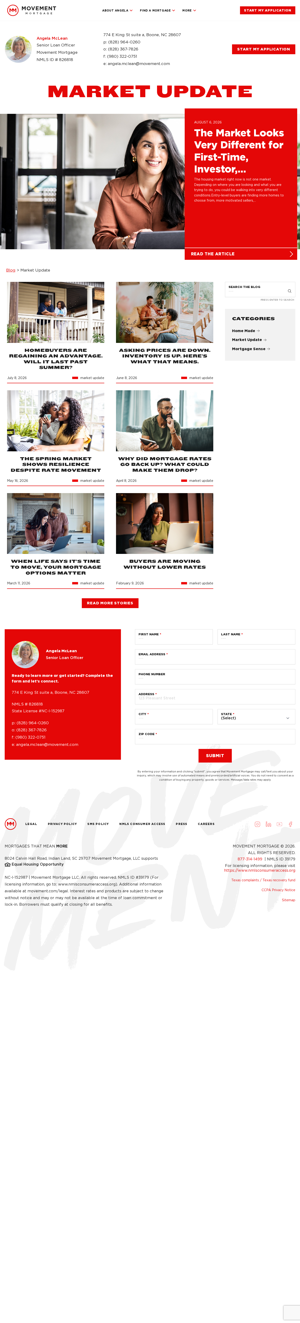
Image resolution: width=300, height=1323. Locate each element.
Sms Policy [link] (98, 824)
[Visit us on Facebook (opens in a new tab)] (290, 824)
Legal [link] (31, 824)
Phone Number (152, 674)
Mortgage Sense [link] (249, 349)
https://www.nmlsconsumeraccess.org (259, 870)
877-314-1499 (250, 859)
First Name (149, 634)
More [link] (186, 10)
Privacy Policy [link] (62, 824)
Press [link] (181, 824)
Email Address (152, 654)
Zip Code (146, 734)
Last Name (230, 634)
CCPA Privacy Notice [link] (278, 890)
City (142, 714)
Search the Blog (244, 286)
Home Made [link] (243, 331)
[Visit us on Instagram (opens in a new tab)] (257, 824)
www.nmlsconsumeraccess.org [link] (87, 884)
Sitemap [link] (288, 900)
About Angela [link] (115, 10)
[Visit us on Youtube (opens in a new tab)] (279, 824)
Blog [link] (10, 270)
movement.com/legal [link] (47, 891)
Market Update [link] (247, 340)
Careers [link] (206, 824)
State (226, 714)
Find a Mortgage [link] (155, 10)
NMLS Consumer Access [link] (142, 824)
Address (146, 694)
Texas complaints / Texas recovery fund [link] (263, 880)
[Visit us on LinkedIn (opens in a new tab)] (268, 824)
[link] (32, 10)
